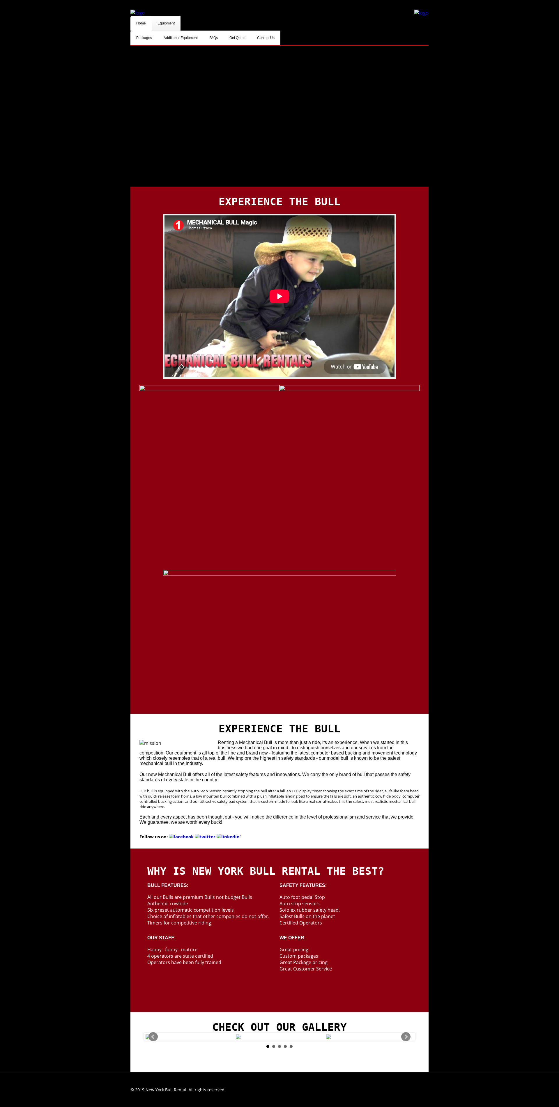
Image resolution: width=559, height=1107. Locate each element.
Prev (153, 1037)
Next (406, 1037)
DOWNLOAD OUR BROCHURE (387, 4)
